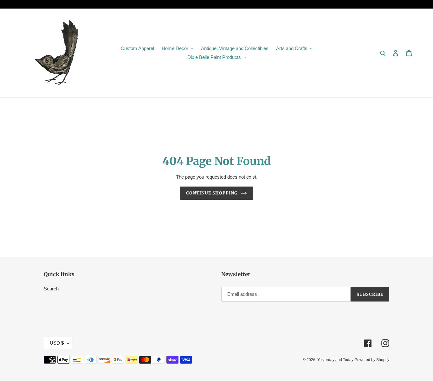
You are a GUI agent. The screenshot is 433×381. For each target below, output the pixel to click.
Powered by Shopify (372, 360)
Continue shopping (212, 193)
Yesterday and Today (335, 360)
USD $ (57, 343)
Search (51, 288)
